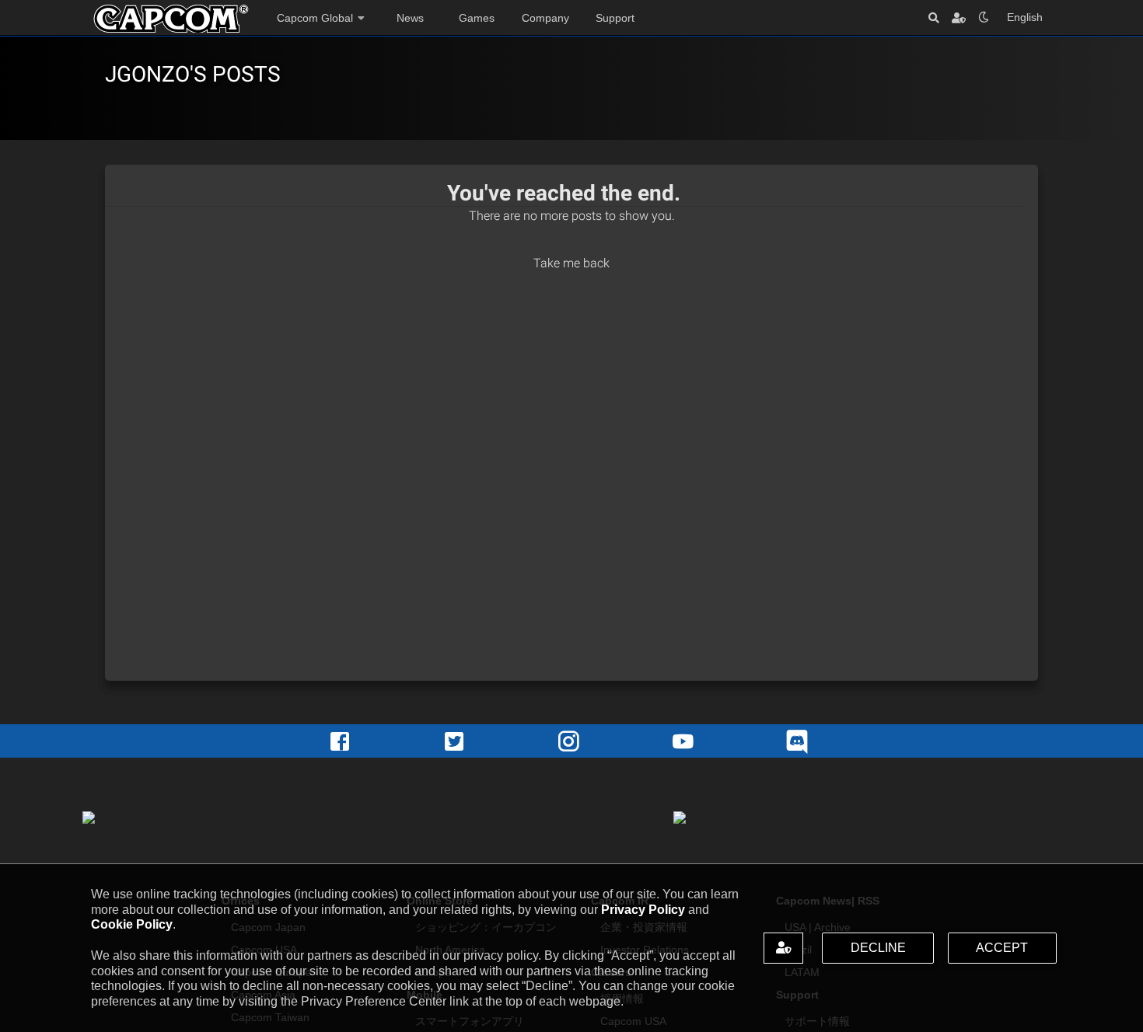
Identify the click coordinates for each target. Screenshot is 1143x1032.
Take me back (571, 263)
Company (545, 18)
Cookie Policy (132, 924)
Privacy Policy (643, 909)
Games (477, 18)
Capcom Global (315, 18)
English (1025, 17)
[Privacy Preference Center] (783, 948)
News (410, 18)
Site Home (171, 19)
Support (615, 18)
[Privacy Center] (958, 17)
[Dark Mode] (983, 17)
